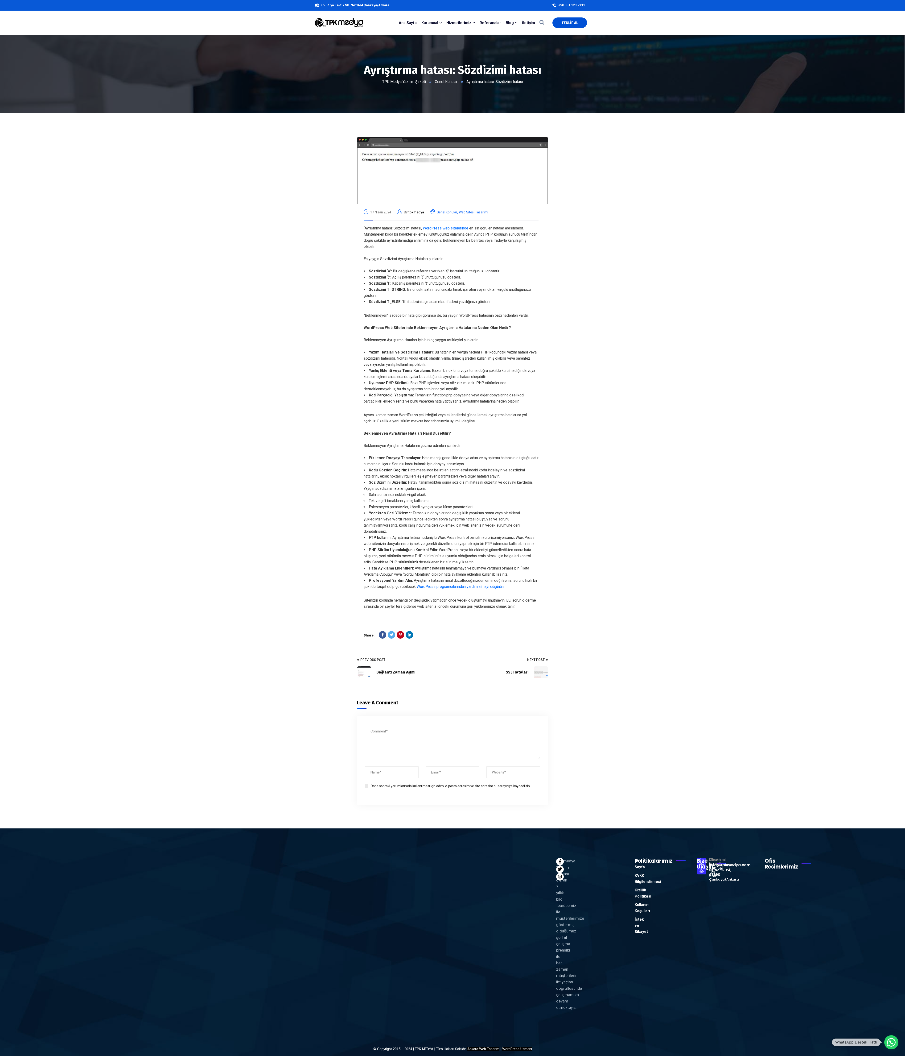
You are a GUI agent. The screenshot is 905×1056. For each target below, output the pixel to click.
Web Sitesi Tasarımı (473, 212)
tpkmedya (416, 212)
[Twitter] (391, 635)
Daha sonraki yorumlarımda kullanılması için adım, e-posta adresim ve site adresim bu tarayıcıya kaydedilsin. (451, 786)
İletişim (528, 23)
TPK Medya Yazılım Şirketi (404, 81)
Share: (369, 635)
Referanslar (490, 23)
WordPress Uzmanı (517, 1049)
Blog (510, 23)
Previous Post (372, 660)
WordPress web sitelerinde (445, 228)
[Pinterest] (400, 635)
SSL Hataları (517, 672)
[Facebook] (382, 635)
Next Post (536, 660)
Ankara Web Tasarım (483, 1049)
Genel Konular (446, 81)
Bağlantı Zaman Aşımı (395, 672)
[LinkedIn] (409, 635)
